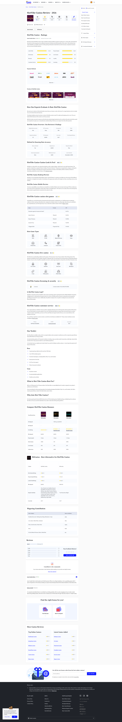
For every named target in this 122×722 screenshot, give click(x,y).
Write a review (69, 555)
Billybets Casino (31, 645)
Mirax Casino (31, 659)
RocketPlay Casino (32, 650)
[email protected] (52, 323)
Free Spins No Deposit (85, 29)
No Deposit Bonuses (85, 23)
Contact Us (47, 701)
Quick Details (30, 29)
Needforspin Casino (32, 636)
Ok (14, 716)
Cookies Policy (30, 703)
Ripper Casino (57, 659)
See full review (57, 430)
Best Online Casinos (85, 15)
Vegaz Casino (65, 203)
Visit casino (74, 19)
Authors (46, 703)
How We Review (48, 710)
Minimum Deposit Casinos (67, 708)
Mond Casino (35, 318)
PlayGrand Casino (58, 645)
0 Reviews (45, 18)
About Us (46, 698)
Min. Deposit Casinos (85, 20)
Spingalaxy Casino (32, 641)
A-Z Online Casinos (85, 26)
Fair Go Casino (57, 654)
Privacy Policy (30, 701)
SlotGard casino (49, 171)
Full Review (39, 29)
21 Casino (56, 641)
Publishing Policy (48, 708)
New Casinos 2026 (66, 710)
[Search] (94, 2)
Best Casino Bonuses (85, 17)
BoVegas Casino (57, 636)
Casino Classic (31, 654)
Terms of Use (29, 698)
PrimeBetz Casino (57, 650)
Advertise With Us (48, 706)
